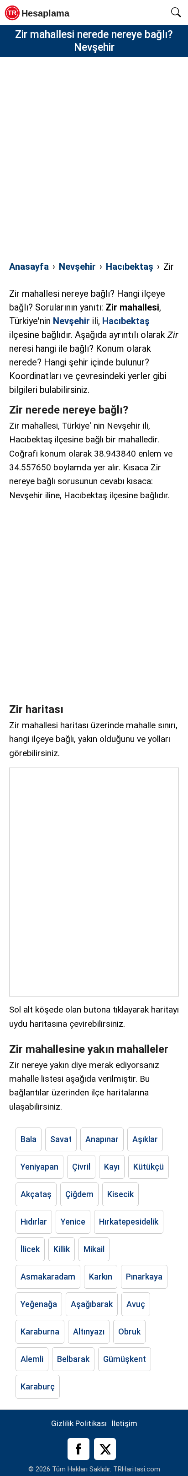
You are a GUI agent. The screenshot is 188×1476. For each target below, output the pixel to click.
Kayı (112, 1166)
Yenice (73, 1221)
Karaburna (40, 1331)
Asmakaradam (48, 1276)
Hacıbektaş (129, 266)
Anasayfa (29, 266)
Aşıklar (145, 1139)
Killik (61, 1249)
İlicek (30, 1249)
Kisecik (120, 1194)
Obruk (129, 1331)
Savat (61, 1139)
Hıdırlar (34, 1221)
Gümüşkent (124, 1359)
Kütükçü (148, 1166)
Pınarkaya (144, 1276)
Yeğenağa (39, 1304)
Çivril (81, 1166)
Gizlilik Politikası (79, 1423)
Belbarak (73, 1359)
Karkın (100, 1276)
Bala (29, 1139)
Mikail (94, 1249)
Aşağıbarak (92, 1304)
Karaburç (38, 1386)
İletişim (124, 1423)
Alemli (32, 1359)
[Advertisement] (94, 153)
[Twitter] (105, 1449)
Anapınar (102, 1139)
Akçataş (36, 1194)
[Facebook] (78, 1449)
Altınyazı (88, 1331)
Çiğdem (79, 1194)
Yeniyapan (39, 1166)
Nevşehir (77, 266)
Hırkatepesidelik (128, 1221)
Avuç (135, 1304)
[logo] (40, 12)
